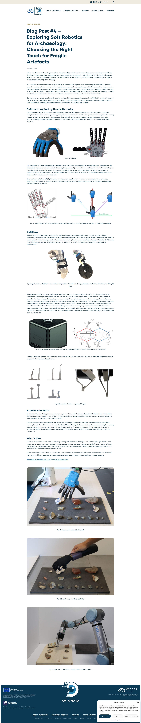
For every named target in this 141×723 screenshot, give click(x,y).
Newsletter (58, 718)
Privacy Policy (122, 720)
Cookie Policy (114, 720)
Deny (117, 716)
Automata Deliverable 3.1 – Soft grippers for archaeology (47, 459)
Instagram (89, 718)
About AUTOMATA (53, 11)
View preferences (131, 716)
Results (85, 11)
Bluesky (96, 718)
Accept (104, 716)
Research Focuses (71, 11)
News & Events (97, 11)
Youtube (75, 718)
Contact (110, 11)
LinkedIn (82, 718)
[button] (138, 702)
